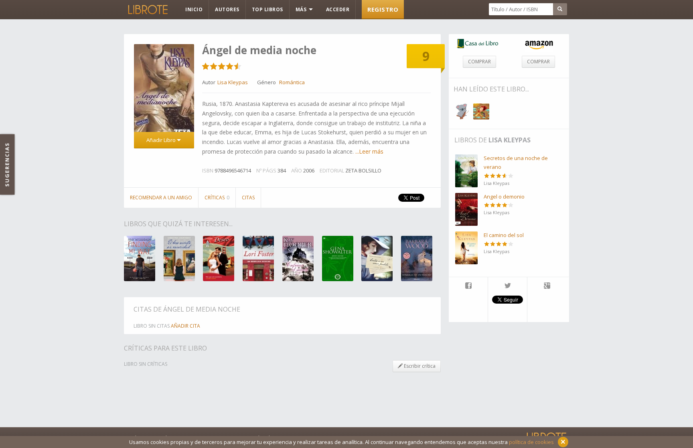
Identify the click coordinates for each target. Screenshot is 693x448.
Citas (248, 197)
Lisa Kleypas (509, 140)
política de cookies (531, 442)
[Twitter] (507, 286)
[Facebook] (468, 286)
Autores (227, 9)
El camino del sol (504, 235)
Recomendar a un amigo (161, 197)
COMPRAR (479, 61)
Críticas (217, 197)
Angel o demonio (504, 196)
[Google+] (547, 286)
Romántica (292, 82)
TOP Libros (267, 9)
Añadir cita (185, 325)
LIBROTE (147, 9)
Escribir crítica (419, 366)
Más (302, 9)
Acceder (338, 9)
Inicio (194, 9)
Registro (382, 9)
